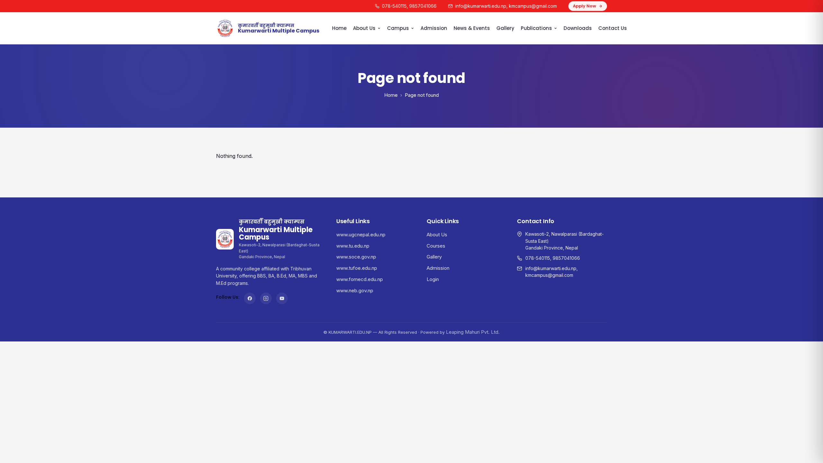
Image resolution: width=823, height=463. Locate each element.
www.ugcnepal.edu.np (360, 235)
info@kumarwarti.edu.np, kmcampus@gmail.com (506, 6)
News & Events (472, 28)
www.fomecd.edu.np (359, 279)
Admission (434, 28)
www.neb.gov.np (354, 290)
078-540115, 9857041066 (409, 6)
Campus (398, 28)
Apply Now (584, 6)
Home (339, 28)
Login (433, 279)
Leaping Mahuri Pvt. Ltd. (473, 332)
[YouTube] (282, 298)
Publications (536, 28)
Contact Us (612, 28)
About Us (364, 28)
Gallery (505, 28)
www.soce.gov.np (356, 257)
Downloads (578, 28)
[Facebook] (250, 298)
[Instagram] (266, 298)
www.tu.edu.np (352, 246)
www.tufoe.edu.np (356, 268)
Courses (436, 246)
